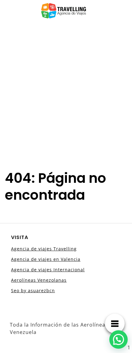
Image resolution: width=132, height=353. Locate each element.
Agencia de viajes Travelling (44, 249)
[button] (118, 339)
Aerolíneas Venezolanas (39, 280)
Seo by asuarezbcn (33, 290)
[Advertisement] (66, 91)
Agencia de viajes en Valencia (45, 259)
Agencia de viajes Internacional (48, 270)
